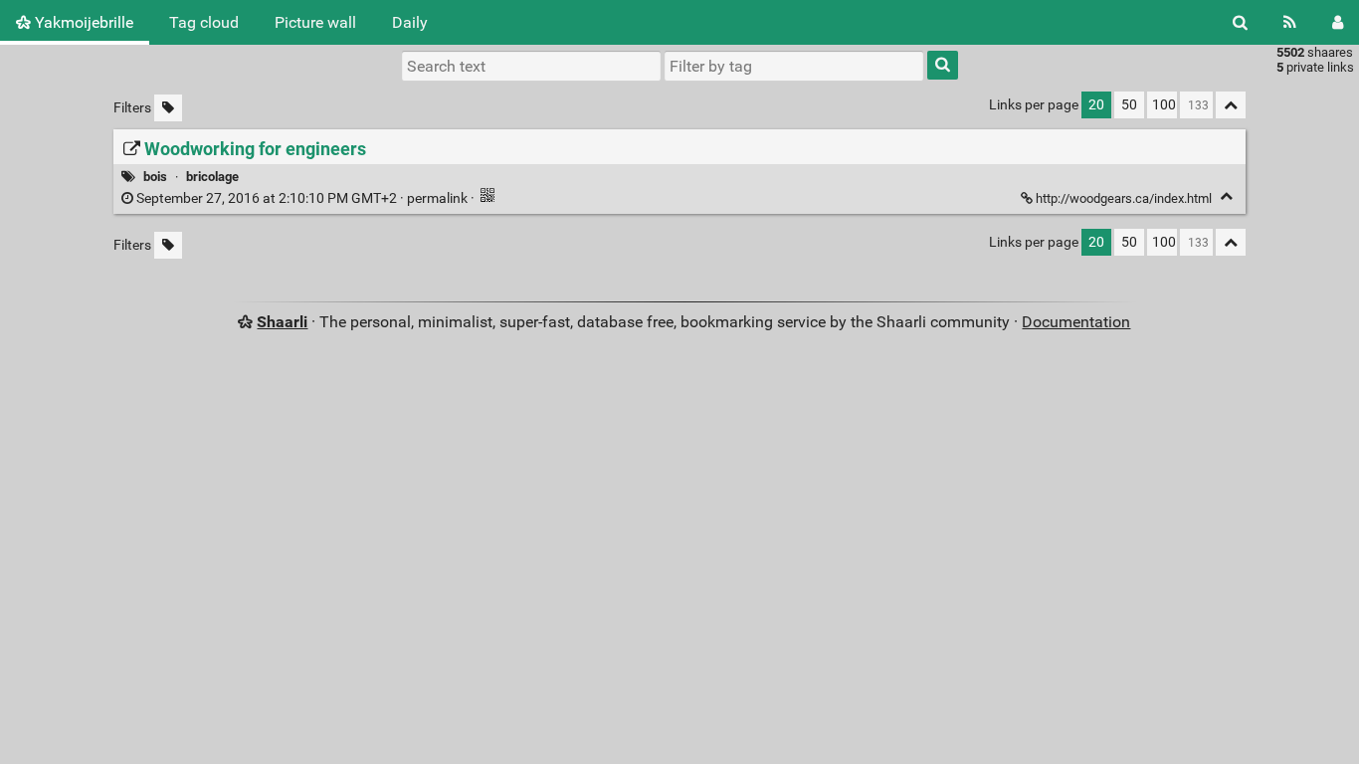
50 (1129, 104)
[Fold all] (1231, 105)
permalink (302, 198)
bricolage (212, 176)
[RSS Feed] (1289, 22)
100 (1164, 104)
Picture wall (315, 22)
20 (1096, 104)
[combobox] (794, 66)
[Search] (1240, 22)
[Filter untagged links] (168, 108)
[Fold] (1226, 196)
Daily (410, 22)
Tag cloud (204, 22)
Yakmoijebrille (82, 22)
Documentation (1076, 321)
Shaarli (282, 321)
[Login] (1337, 22)
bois (155, 176)
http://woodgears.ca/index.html (1124, 198)
